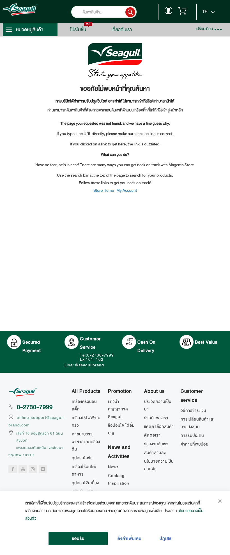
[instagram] (33, 469)
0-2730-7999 (35, 407)
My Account (126, 190)
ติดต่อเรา (152, 435)
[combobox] (112, 12)
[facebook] (12, 469)
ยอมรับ (78, 538)
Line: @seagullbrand (84, 365)
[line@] (43, 469)
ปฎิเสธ (166, 538)
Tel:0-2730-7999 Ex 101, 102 (97, 357)
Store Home (103, 190)
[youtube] (23, 469)
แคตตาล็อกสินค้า (159, 426)
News (113, 466)
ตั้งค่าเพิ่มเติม (130, 538)
